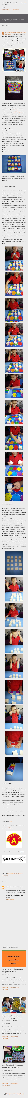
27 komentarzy (14, 987)
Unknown (8, 887)
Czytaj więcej (6, 989)
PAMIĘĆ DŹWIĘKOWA (17, 112)
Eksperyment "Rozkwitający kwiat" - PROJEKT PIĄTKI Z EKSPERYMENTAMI (12, 1018)
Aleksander (8, 34)
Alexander (15, 109)
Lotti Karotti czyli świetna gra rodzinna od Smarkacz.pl (12, 1066)
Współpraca (16, 9)
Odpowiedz (10, 899)
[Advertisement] (14, 932)
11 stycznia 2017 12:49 (17, 887)
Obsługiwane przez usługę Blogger (15, 1093)
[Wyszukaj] (22, 3)
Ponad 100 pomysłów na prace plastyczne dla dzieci (12, 970)
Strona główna (5, 9)
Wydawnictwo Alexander (14, 873)
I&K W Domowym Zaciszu (9, 4)
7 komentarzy (14, 1083)
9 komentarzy (14, 1036)
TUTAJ (10, 821)
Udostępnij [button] (5, 875)
